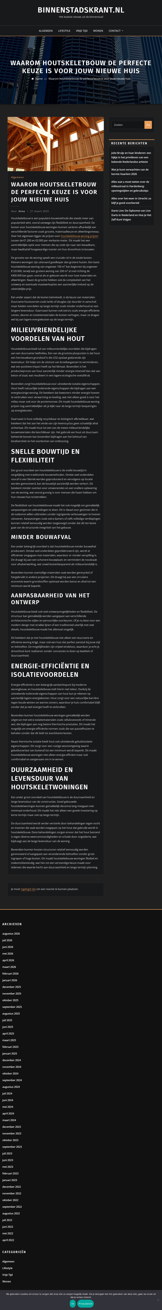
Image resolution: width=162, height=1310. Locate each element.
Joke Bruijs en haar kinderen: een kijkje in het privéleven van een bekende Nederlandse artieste (131, 157)
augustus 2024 (11, 1087)
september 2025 (12, 1007)
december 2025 (11, 987)
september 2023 (12, 1147)
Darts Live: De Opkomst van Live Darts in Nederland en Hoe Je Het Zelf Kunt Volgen (131, 215)
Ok (72, 1303)
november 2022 (11, 1193)
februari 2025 (10, 1047)
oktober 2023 (10, 1140)
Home (39, 78)
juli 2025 (7, 1020)
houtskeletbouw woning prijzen (79, 236)
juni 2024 (7, 1100)
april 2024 (8, 1113)
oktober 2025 (10, 1000)
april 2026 (8, 960)
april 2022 (8, 1240)
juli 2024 (7, 1093)
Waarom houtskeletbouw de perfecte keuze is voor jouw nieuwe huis (90, 78)
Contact (115, 31)
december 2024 (11, 1060)
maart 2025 (9, 1040)
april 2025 (8, 1033)
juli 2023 (7, 1153)
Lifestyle (64, 31)
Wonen (98, 31)
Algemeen (46, 31)
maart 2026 (9, 967)
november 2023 (11, 1133)
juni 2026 (7, 947)
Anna (18, 211)
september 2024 (12, 1080)
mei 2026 (7, 953)
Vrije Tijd (82, 31)
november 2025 (11, 993)
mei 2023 (7, 1167)
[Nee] (158, 1300)
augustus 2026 (11, 933)
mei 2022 (7, 1233)
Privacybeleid (85, 1303)
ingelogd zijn (28, 889)
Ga (148, 125)
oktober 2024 (10, 1073)
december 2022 (11, 1187)
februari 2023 (10, 1173)
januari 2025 (9, 1053)
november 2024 (11, 1067)
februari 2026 (10, 973)
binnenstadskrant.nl (81, 10)
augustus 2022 (11, 1213)
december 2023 (11, 1127)
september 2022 (12, 1206)
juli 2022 (7, 1220)
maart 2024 (9, 1120)
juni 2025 (7, 1027)
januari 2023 (9, 1180)
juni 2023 (7, 1160)
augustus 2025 (11, 1013)
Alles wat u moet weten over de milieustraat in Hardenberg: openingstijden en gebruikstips (130, 186)
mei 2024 (7, 1107)
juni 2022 (7, 1226)
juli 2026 (7, 940)
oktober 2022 (10, 1200)
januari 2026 (9, 980)
